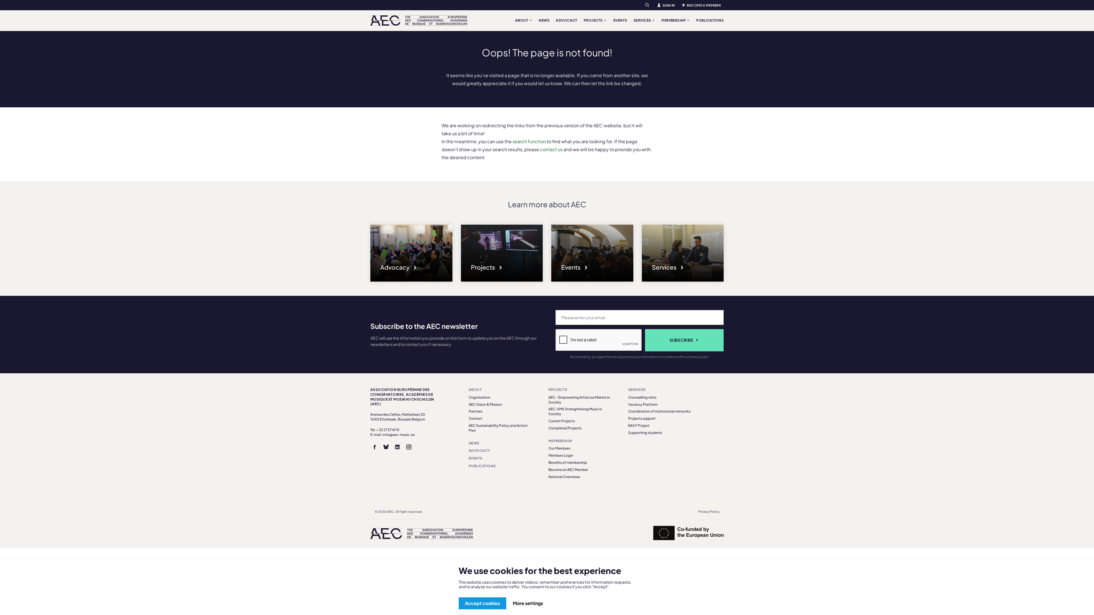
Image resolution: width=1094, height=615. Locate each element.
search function (529, 141)
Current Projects (561, 421)
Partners (475, 411)
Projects (593, 20)
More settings (528, 603)
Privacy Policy (708, 511)
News (544, 20)
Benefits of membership (567, 462)
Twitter (386, 447)
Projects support (642, 418)
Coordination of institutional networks (659, 411)
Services (643, 20)
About (522, 20)
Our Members (559, 448)
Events (620, 20)
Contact (475, 418)
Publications (710, 20)
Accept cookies (482, 603)
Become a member (704, 5)
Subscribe (681, 340)
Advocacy (566, 20)
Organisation (479, 397)
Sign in (669, 5)
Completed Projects (564, 428)
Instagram (409, 447)
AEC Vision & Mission (485, 404)
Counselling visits (642, 397)
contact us (551, 149)
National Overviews (564, 477)
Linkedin (397, 447)
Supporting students (645, 432)
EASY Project (639, 425)
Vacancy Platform (643, 404)
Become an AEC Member (568, 470)
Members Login (560, 455)
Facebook (374, 447)
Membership (674, 20)
